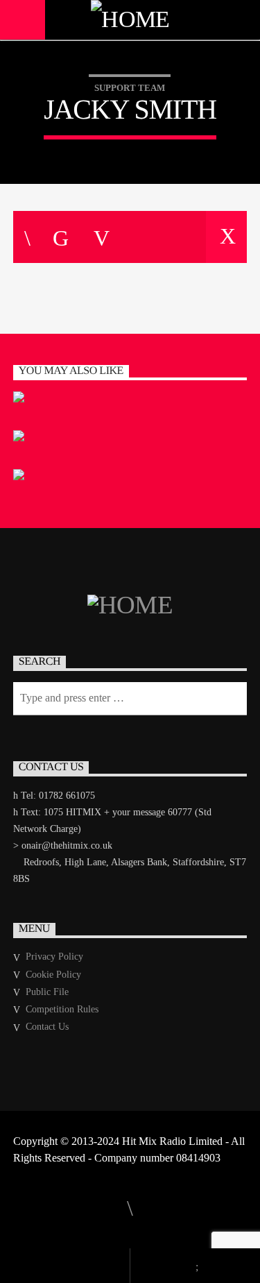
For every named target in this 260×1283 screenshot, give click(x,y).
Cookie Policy (53, 974)
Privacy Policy (54, 956)
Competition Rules (62, 1009)
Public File (47, 992)
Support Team (129, 88)
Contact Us (47, 1026)
